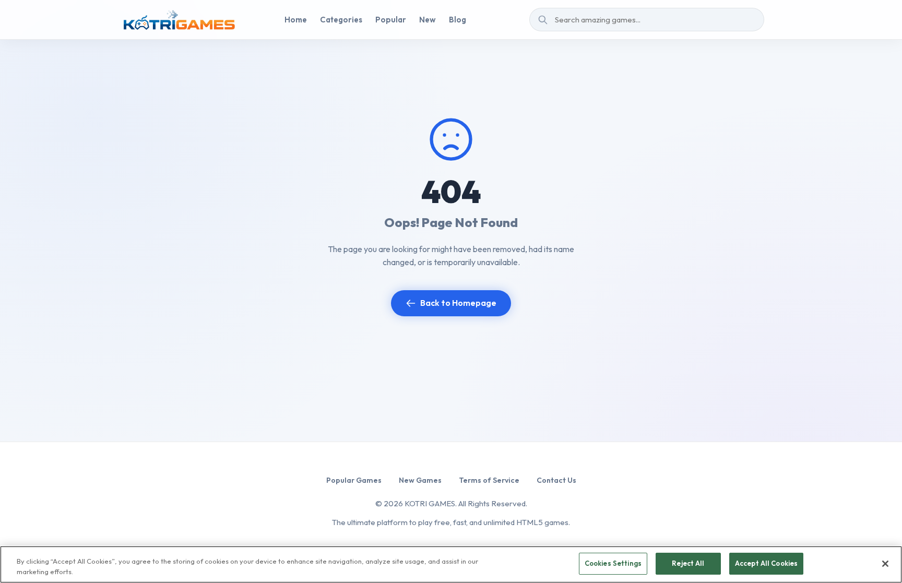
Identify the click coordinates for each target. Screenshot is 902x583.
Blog (457, 20)
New (427, 20)
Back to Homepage (458, 303)
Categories (341, 20)
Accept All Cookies (766, 563)
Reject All (688, 563)
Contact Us (556, 480)
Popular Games (354, 480)
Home (295, 20)
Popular (390, 20)
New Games (420, 480)
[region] (451, 564)
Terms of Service (489, 480)
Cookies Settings (613, 563)
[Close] (885, 563)
